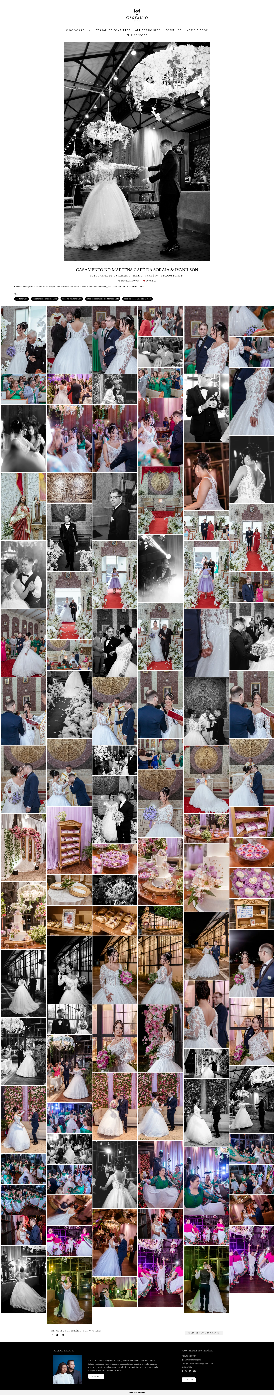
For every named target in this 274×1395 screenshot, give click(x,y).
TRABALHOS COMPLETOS (113, 30)
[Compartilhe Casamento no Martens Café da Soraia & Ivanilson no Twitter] (57, 1335)
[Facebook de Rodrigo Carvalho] (182, 1371)
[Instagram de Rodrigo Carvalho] (186, 1371)
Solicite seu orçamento (204, 1333)
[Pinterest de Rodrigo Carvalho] (190, 1371)
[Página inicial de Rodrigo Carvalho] (137, 13)
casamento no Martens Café (44, 299)
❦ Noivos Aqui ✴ (78, 30)
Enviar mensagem (193, 1360)
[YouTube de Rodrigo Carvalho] (194, 1371)
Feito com (137, 1393)
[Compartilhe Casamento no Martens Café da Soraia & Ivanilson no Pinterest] (63, 1335)
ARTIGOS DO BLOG (148, 30)
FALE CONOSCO (137, 35)
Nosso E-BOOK (197, 30)
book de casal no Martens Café (137, 299)
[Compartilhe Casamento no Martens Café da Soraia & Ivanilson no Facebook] (52, 1335)
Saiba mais (96, 1376)
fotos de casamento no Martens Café (102, 299)
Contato (189, 1380)
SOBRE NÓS (174, 30)
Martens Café (22, 299)
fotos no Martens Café (72, 299)
